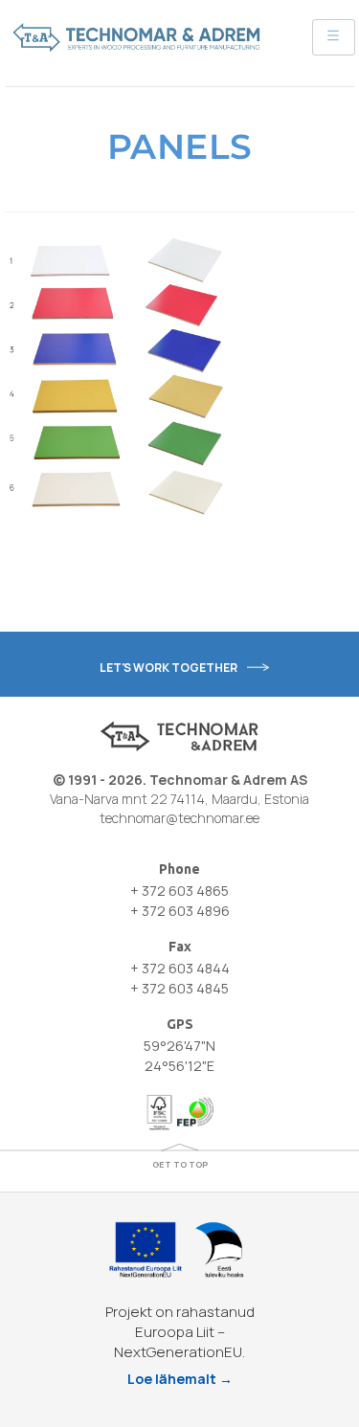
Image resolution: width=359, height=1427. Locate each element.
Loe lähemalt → (180, 1379)
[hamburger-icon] (333, 37)
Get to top (180, 1164)
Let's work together (168, 667)
